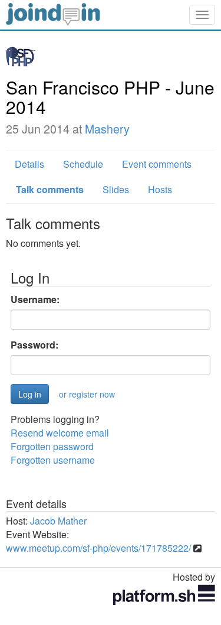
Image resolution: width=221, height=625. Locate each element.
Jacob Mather (58, 521)
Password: (34, 344)
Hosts (160, 189)
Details (29, 164)
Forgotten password (52, 446)
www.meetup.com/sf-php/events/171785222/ (98, 548)
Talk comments (50, 189)
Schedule (83, 164)
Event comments (157, 164)
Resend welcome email (60, 433)
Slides (116, 189)
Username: (35, 299)
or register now (87, 394)
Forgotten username (53, 460)
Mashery (107, 129)
